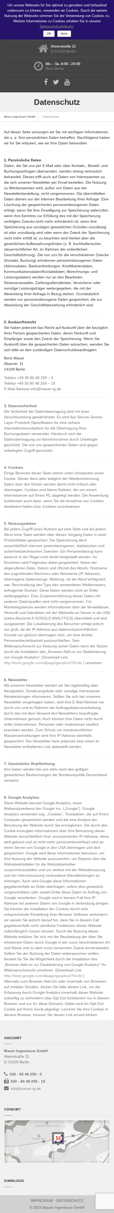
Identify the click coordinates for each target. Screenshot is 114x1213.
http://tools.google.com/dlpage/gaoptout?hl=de (43, 663)
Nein (64, 34)
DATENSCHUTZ (70, 1200)
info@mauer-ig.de (26, 1088)
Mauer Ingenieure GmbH (19, 116)
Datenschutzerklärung (56, 26)
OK (49, 34)
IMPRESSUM (41, 1200)
